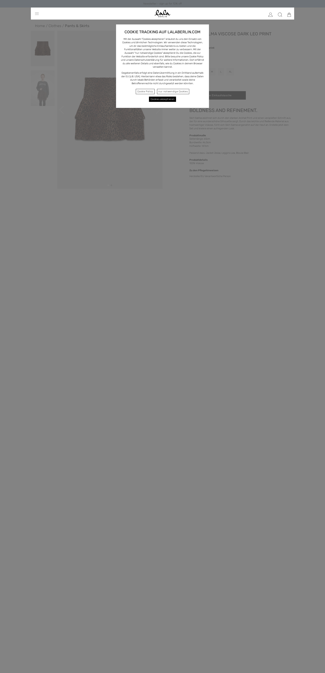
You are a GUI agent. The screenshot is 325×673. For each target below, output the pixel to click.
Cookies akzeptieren (162, 99)
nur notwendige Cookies (173, 91)
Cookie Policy (145, 91)
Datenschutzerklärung (146, 59)
